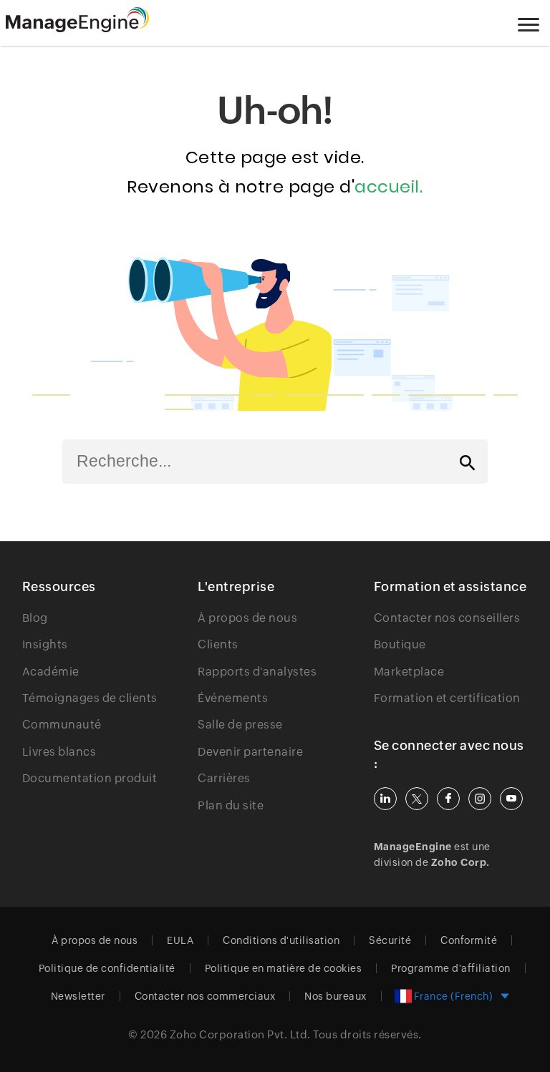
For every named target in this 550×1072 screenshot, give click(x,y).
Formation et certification (447, 698)
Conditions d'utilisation (281, 940)
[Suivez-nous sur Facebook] (448, 798)
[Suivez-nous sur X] (416, 798)
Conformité (468, 940)
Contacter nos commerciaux (205, 996)
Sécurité (390, 940)
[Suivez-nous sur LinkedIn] (385, 798)
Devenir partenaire (250, 752)
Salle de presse (240, 724)
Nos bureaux (335, 996)
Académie (50, 671)
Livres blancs (59, 752)
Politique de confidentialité (107, 968)
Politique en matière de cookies (283, 968)
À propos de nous (247, 618)
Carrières (224, 778)
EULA (180, 940)
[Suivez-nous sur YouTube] (511, 798)
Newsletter (78, 996)
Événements (233, 698)
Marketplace (409, 671)
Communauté (62, 724)
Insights (45, 644)
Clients (218, 644)
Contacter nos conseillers (447, 618)
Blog (35, 618)
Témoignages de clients (90, 698)
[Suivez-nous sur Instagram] (479, 798)
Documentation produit (90, 778)
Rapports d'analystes (257, 671)
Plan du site (231, 805)
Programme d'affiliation (451, 968)
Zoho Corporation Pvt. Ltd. (240, 1034)
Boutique (400, 644)
